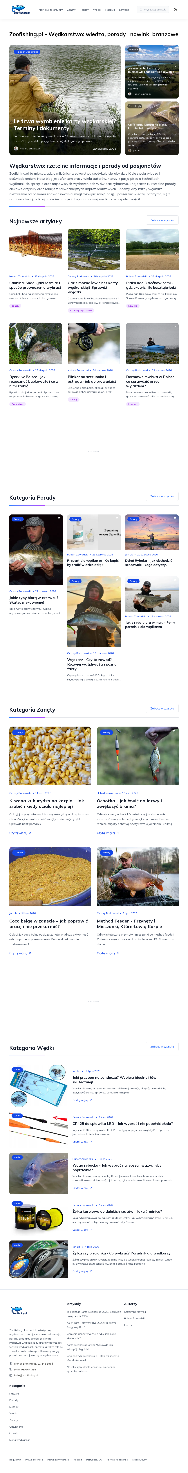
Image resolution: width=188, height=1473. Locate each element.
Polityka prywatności (58, 1459)
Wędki (97, 9)
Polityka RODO (94, 1459)
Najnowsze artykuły (51, 9)
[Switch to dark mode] (175, 9)
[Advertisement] (94, 451)
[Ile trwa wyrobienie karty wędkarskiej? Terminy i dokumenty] (65, 100)
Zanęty (71, 9)
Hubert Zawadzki (19, 276)
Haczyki (110, 9)
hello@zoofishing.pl (26, 1375)
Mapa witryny (139, 1459)
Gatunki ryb (135, 106)
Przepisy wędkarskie (27, 51)
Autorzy (130, 1304)
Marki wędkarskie (19, 1440)
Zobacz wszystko (162, 220)
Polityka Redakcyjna (117, 1459)
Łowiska (124, 9)
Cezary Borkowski (78, 276)
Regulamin (15, 1459)
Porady (84, 9)
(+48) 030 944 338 (25, 1369)
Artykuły (74, 1304)
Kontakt (78, 1459)
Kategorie (17, 1385)
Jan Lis (129, 554)
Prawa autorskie (34, 1459)
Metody (13, 1406)
